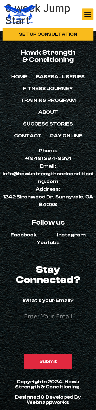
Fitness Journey (48, 88)
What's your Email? (48, 300)
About (48, 112)
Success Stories (48, 124)
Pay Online (66, 136)
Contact (27, 136)
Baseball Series (60, 77)
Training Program (48, 100)
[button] (87, 14)
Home (19, 77)
